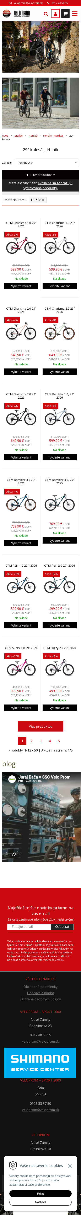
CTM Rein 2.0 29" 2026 (59, 565)
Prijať (40, 1193)
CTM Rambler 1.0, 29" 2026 (59, 396)
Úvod (5, 135)
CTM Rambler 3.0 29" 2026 (21, 481)
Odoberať (62, 926)
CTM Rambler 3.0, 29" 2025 (59, 481)
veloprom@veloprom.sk (28, 3)
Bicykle (19, 135)
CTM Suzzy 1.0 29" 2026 (21, 648)
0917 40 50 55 (60, 3)
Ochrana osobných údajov (40, 999)
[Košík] (65, 13)
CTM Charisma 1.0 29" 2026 (21, 224)
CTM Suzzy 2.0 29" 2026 (59, 648)
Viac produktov (40, 726)
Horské (33, 135)
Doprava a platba (40, 993)
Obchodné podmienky (40, 986)
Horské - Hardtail (53, 135)
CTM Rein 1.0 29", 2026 (21, 565)
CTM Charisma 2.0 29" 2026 (21, 310)
